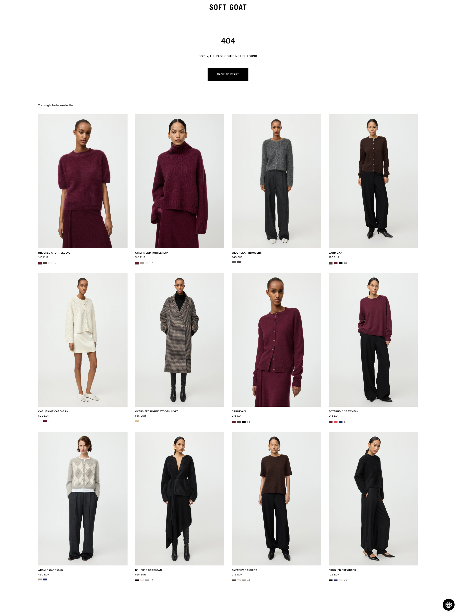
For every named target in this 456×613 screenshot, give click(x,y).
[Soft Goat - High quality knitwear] (228, 7)
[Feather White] (50, 263)
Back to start (228, 74)
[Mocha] (45, 263)
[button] (449, 605)
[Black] (340, 263)
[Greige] (142, 263)
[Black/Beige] (137, 421)
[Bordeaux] (40, 263)
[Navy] (340, 422)
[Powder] (142, 581)
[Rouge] (335, 422)
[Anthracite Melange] (234, 262)
